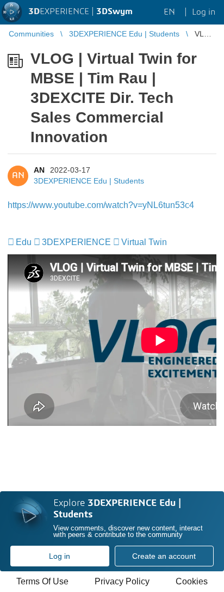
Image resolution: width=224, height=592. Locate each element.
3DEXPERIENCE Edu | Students (89, 180)
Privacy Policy (122, 581)
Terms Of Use (42, 581)
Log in (59, 556)
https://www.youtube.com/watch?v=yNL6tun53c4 (101, 205)
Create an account (164, 556)
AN (39, 170)
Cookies (192, 581)
